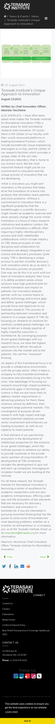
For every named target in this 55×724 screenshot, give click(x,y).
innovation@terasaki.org (19, 533)
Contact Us (7, 603)
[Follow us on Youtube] (27, 676)
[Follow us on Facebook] (15, 676)
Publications (8, 614)
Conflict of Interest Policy (13, 625)
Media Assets (8, 619)
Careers (6, 609)
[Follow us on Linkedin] (21, 676)
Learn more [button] (11, 711)
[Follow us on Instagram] (33, 676)
